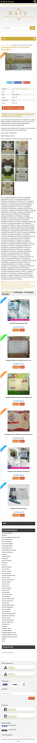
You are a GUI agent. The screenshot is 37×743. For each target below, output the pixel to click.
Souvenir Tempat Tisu (7, 622)
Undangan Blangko (23, 89)
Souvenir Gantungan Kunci (9, 575)
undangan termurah (20, 289)
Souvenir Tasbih (6, 617)
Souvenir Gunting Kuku (8, 579)
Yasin (3, 641)
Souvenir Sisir (5, 603)
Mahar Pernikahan (6, 560)
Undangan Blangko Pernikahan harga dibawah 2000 (18, 397)
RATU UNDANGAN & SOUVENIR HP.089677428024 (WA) (23, 740)
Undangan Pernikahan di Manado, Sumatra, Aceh (18, 360)
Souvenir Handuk (6, 581)
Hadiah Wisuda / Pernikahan (9, 550)
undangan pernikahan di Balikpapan (21, 281)
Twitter (10, 82)
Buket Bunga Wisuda (7, 545)
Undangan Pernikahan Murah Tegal (18, 323)
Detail (16, 330)
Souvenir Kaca (5, 584)
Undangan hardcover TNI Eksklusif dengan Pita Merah (19, 434)
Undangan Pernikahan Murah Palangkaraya (18, 471)
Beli (23, 330)
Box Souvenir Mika (6, 541)
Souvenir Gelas (6, 577)
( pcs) (8, 1)
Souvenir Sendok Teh (7, 601)
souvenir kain (5, 586)
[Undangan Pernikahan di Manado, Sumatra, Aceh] (19, 357)
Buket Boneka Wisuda (7, 543)
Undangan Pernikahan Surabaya (18, 508)
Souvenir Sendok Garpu (8, 598)
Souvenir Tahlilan (6, 609)
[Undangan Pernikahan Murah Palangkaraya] (19, 468)
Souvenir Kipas (6, 592)
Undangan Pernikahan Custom (10, 636)
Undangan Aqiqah (6, 628)
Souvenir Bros (5, 569)
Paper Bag (4, 562)
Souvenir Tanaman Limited (8, 613)
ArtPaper (4, 535)
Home (2, 45)
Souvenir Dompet (6, 573)
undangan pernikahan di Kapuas (9, 284)
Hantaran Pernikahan (7, 552)
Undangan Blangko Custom (9, 632)
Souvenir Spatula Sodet (8, 605)
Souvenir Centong (6, 571)
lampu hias (5, 558)
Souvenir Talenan (6, 611)
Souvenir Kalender (6, 588)
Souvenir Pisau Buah (7, 594)
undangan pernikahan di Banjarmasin (23, 282)
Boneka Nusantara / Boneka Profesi (11, 537)
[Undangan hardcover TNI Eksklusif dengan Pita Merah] (19, 431)
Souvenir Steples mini (7, 607)
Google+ (27, 82)
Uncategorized (5, 624)
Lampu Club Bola (6, 556)
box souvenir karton (7, 539)
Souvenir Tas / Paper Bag (8, 615)
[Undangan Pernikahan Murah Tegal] (19, 320)
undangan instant (8, 281)
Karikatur (4, 554)
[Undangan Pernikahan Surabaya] (19, 505)
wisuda (4, 639)
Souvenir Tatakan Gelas (8, 620)
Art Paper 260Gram (7, 533)
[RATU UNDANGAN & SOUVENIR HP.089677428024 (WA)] (18, 20)
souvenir (4, 565)
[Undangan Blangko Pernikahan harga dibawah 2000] (19, 394)
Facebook (18, 82)
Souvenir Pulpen (6, 596)
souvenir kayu (5, 590)
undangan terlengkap (9, 289)
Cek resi (31, 698)
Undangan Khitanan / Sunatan (9, 634)
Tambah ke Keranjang (14, 108)
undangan (8, 45)
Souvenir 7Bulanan (7, 567)
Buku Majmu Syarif (7, 548)
